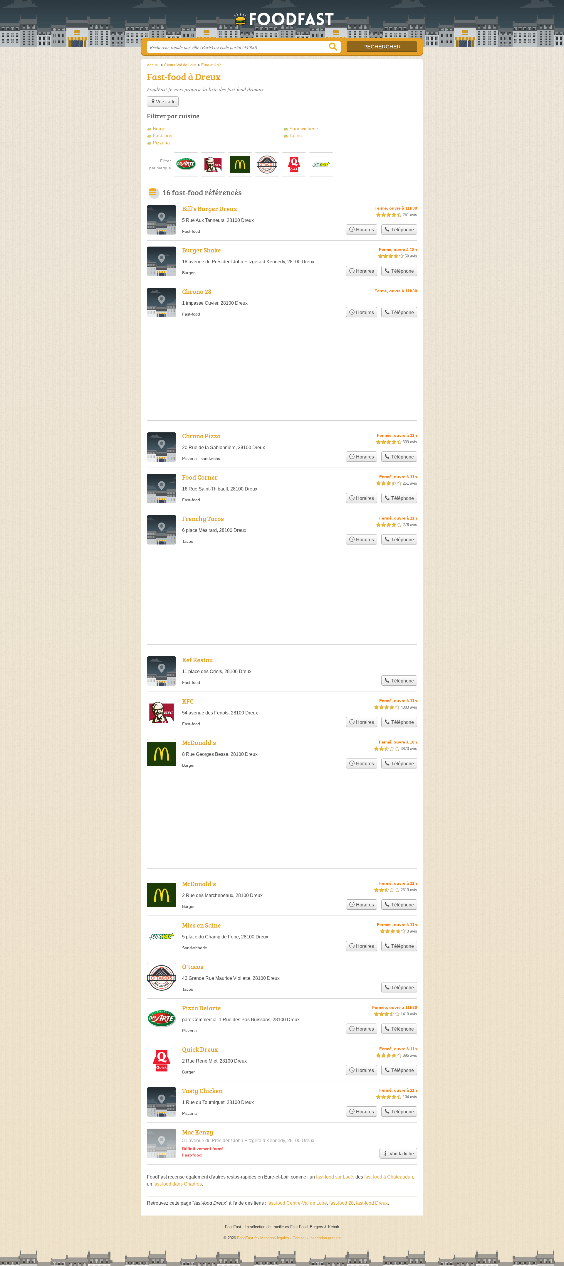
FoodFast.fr (282, 21)
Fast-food (162, 135)
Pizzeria (161, 142)
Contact (299, 1238)
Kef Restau (197, 659)
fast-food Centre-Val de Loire (297, 1203)
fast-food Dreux (372, 1203)
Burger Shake (201, 249)
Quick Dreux (200, 1049)
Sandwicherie (303, 128)
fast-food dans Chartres (177, 1183)
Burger (160, 128)
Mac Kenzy (197, 1132)
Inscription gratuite (325, 1238)
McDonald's (199, 742)
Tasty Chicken (202, 1090)
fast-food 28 (341, 1203)
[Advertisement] (282, 804)
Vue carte (166, 101)
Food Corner (200, 477)
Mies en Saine (201, 925)
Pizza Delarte (201, 1007)
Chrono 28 (197, 291)
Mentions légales (274, 1238)
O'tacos (192, 966)
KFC (188, 701)
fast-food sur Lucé (334, 1176)
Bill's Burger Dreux (209, 208)
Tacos (295, 135)
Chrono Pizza (201, 435)
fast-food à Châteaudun (388, 1176)
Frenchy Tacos (203, 518)
